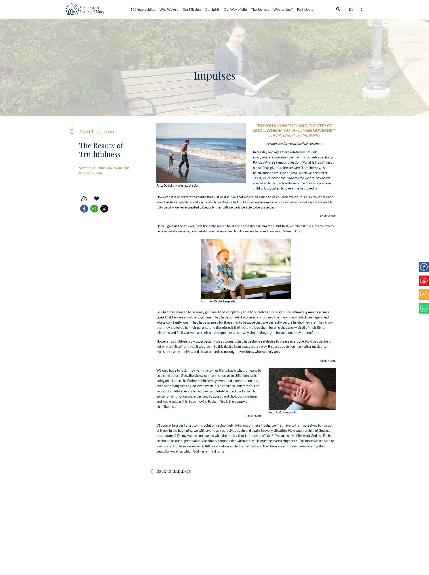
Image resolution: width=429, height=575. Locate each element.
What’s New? (283, 9)
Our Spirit (212, 9)
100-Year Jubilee (142, 9)
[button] (84, 209)
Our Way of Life (235, 9)
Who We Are (169, 9)
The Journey (260, 9)
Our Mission (192, 9)
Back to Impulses (173, 471)
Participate (305, 9)
